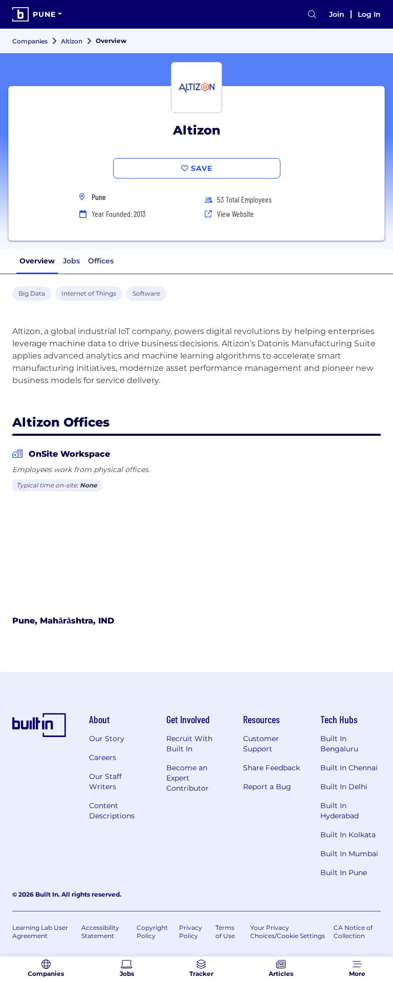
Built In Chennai (349, 767)
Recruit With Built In (189, 743)
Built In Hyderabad (339, 810)
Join (336, 14)
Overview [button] (37, 260)
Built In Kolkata (348, 834)
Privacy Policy (190, 932)
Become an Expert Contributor (187, 778)
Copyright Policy (152, 932)
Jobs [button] (71, 260)
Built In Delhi (343, 786)
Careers (102, 757)
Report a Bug (267, 786)
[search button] (312, 15)
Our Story (106, 738)
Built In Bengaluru (339, 743)
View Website (235, 213)
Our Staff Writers (105, 781)
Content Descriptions (112, 810)
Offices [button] (101, 260)
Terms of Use (225, 932)
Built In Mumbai (349, 853)
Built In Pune (343, 872)
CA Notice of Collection (353, 932)
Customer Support (261, 743)
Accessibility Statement (100, 932)
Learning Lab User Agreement (40, 932)
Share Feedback (271, 767)
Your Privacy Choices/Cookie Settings (287, 932)
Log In (369, 14)
